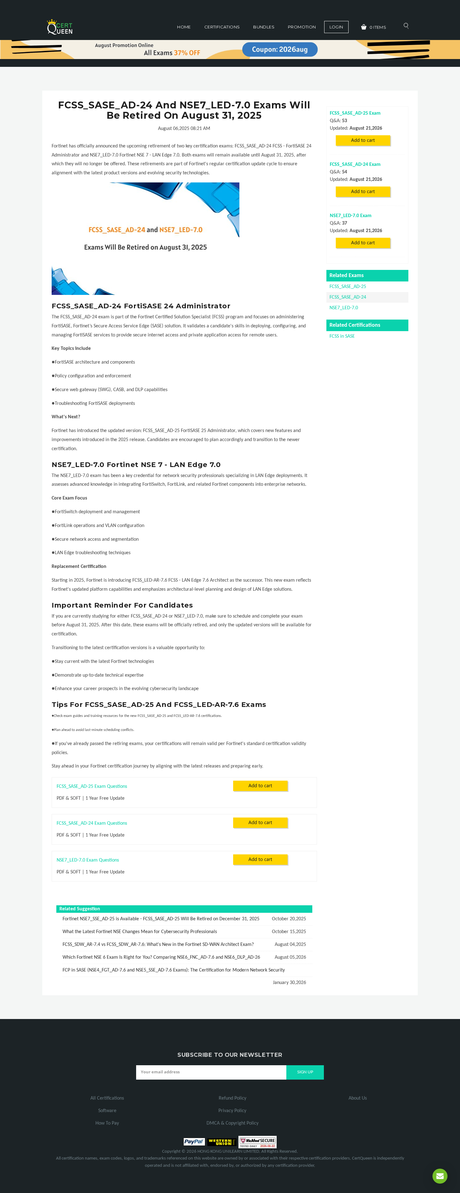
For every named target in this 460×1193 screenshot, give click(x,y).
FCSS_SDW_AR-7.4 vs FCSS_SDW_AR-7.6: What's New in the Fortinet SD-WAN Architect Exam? (158, 944)
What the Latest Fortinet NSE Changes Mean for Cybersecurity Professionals (140, 931)
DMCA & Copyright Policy (232, 1123)
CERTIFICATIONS (222, 26)
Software (107, 1110)
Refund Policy (232, 1098)
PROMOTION (302, 26)
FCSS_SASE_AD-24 (348, 297)
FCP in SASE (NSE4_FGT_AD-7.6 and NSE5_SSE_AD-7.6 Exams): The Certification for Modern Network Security (174, 970)
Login (336, 26)
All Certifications (107, 1098)
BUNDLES (263, 26)
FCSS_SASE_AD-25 (348, 286)
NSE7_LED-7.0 (344, 308)
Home (184, 26)
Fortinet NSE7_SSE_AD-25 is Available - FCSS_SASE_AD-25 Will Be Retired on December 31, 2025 (161, 919)
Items (378, 27)
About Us (358, 1098)
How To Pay (107, 1123)
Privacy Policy (232, 1110)
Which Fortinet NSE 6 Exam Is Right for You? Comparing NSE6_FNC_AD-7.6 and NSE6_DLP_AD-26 (161, 957)
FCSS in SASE (342, 336)
